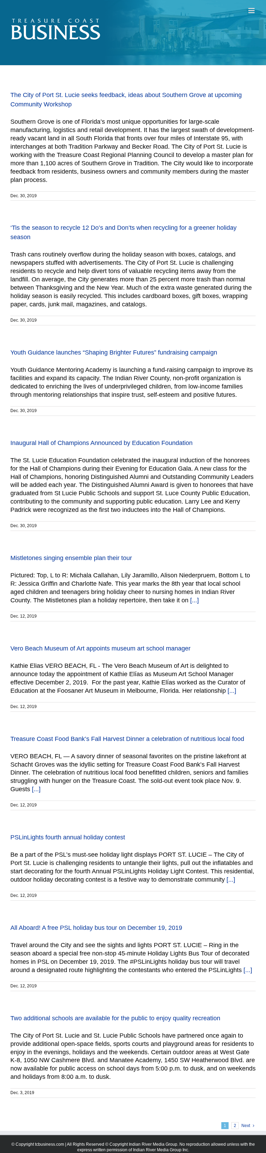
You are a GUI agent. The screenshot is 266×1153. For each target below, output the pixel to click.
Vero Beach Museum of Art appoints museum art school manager (100, 648)
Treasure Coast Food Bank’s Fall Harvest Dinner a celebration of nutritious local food (127, 738)
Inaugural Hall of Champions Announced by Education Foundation (101, 442)
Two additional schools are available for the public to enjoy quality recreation (115, 1018)
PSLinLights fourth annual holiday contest (67, 837)
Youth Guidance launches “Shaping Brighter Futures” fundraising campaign (113, 352)
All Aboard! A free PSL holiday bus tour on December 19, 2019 (96, 927)
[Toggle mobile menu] (252, 10)
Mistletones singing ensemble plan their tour (71, 557)
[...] (194, 600)
